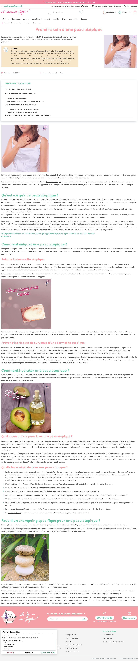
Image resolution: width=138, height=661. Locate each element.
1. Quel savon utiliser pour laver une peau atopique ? (23, 109)
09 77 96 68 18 (132, 6)
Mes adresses (107, 638)
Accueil (6, 23)
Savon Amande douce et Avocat (40, 334)
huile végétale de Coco (15, 487)
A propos (98, 6)
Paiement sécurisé (72, 638)
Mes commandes (108, 635)
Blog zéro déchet (16, 23)
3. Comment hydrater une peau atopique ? (21, 105)
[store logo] (15, 12)
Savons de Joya (81, 184)
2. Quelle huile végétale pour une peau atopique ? (22, 112)
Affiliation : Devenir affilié (74, 645)
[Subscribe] (84, 618)
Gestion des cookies (72, 652)
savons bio (125, 332)
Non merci (10, 653)
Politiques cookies (72, 648)
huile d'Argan (12, 480)
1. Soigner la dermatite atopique (16, 98)
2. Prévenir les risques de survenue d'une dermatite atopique (25, 101)
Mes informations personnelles (113, 641)
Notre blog (108, 6)
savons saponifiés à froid (14, 441)
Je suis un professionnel (13, 6)
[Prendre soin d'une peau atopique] (111, 51)
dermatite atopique (53, 181)
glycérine (65, 444)
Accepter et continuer (48, 653)
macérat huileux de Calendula (19, 495)
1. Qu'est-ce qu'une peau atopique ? (18, 89)
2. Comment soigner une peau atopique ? (20, 94)
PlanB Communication (108, 658)
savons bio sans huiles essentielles (88, 453)
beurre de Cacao (14, 513)
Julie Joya (14, 48)
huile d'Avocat (12, 491)
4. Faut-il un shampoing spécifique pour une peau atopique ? (28, 115)
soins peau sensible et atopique (76, 178)
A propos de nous (71, 635)
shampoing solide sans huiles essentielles (89, 584)
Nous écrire (119, 6)
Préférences (29, 653)
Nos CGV (69, 641)
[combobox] (65, 12)
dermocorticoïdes (8, 267)
